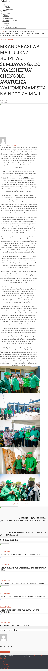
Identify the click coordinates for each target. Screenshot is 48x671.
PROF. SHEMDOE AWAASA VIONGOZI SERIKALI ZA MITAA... (21, 555)
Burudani (6, 23)
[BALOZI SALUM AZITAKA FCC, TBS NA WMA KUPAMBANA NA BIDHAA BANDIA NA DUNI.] (4, 591)
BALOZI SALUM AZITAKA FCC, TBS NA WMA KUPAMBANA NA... (23, 597)
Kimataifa (9, 18)
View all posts (5, 652)
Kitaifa (7, 16)
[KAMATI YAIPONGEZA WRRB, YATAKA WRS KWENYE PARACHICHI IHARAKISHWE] (4, 604)
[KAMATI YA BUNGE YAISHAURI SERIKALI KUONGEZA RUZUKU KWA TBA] (4, 562)
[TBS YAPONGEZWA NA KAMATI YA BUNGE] (4, 620)
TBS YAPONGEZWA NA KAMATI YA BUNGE (15, 625)
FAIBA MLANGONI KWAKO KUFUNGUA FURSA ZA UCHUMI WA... (23, 583)
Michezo (5, 21)
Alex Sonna (5, 102)
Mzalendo (4, 10)
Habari (5, 14)
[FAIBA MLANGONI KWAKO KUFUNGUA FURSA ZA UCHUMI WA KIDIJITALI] (4, 578)
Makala (5, 25)
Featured (3, 39)
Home (2, 31)
